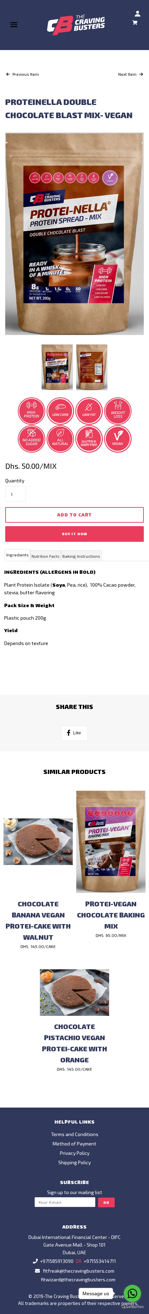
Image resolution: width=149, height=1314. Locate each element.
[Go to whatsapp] (132, 1293)
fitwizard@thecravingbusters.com (78, 1279)
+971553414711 (100, 1261)
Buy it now (74, 534)
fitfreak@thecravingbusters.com (78, 1271)
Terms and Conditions (74, 1134)
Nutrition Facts (46, 556)
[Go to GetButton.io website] (132, 1307)
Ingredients (17, 554)
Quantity (14, 480)
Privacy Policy (74, 1153)
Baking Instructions (81, 556)
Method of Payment (74, 1143)
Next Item (128, 74)
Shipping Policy (74, 1162)
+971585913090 (56, 1261)
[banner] (76, 25)
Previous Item (25, 74)
